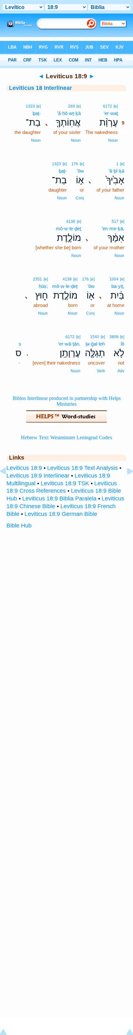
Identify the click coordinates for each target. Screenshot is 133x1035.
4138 (70, 221)
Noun (113, 140)
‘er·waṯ (111, 113)
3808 (113, 337)
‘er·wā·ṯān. (69, 344)
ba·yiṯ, (117, 286)
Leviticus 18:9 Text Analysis (82, 468)
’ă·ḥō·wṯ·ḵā (69, 113)
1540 (94, 337)
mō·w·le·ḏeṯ (68, 228)
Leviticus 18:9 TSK (65, 483)
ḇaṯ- (37, 113)
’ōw (80, 171)
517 (115, 221)
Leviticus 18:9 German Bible (61, 514)
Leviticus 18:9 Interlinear (37, 475)
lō (122, 344)
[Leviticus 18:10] (125, 485)
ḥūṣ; (43, 286)
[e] (116, 106)
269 (71, 106)
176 (74, 164)
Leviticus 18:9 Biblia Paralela (59, 498)
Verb (101, 371)
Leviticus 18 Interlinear (40, 88)
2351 (37, 279)
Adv (121, 371)
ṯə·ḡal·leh (95, 344)
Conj (80, 198)
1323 (30, 106)
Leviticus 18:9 (24, 468)
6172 (107, 106)
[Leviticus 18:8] (8, 485)
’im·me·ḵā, (113, 228)
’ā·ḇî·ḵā (116, 171)
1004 (113, 279)
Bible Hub (19, 525)
